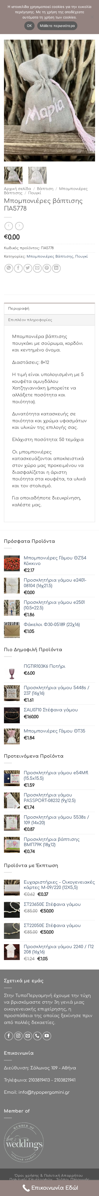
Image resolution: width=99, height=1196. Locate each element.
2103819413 (39, 1080)
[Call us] (37, 1036)
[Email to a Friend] (37, 268)
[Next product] (8, 226)
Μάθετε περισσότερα (57, 26)
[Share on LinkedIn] (56, 268)
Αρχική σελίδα (17, 189)
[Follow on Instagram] (18, 1036)
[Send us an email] (27, 1036)
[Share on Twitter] (27, 268)
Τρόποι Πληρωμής (72, 1179)
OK (29, 26)
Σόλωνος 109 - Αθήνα (53, 1068)
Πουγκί (34, 193)
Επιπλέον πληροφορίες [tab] (30, 320)
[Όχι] (92, 18)
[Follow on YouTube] (47, 1036)
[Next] (86, 100)
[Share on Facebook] (18, 268)
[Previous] (12, 100)
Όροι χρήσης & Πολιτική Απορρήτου (49, 1176)
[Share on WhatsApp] (8, 268)
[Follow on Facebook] (8, 1036)
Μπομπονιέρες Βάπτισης (50, 256)
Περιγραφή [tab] (18, 308)
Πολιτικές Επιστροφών (31, 1179)
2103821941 (65, 1080)
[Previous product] (19, 226)
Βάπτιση (45, 189)
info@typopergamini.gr (44, 1092)
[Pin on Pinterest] (47, 268)
